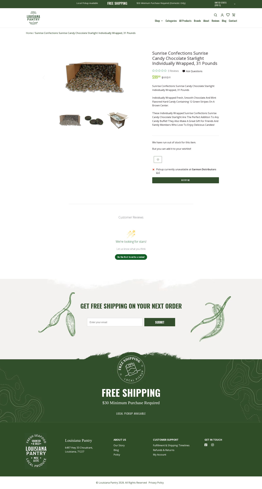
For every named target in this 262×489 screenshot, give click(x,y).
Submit (159, 322)
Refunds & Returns (163, 450)
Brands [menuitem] (197, 20)
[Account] (222, 15)
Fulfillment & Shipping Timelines (171, 445)
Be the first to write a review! (131, 256)
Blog (116, 450)
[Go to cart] (234, 15)
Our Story (119, 445)
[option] (94, 77)
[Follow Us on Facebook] (206, 445)
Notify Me (185, 180)
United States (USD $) (221, 4)
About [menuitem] (206, 20)
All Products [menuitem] (185, 20)
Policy (117, 454)
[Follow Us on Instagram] (212, 445)
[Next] (140, 77)
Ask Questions (193, 71)
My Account (159, 454)
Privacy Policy (156, 482)
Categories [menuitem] (171, 20)
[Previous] (47, 77)
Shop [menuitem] (157, 20)
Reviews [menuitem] (215, 20)
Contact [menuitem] (233, 20)
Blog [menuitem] (224, 20)
